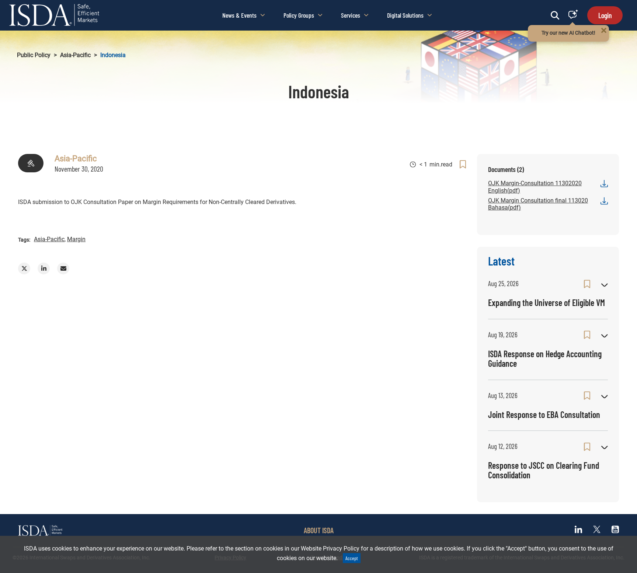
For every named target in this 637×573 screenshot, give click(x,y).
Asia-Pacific (75, 55)
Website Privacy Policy (330, 548)
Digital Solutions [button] (405, 15)
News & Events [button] (239, 15)
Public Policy (34, 55)
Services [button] (350, 15)
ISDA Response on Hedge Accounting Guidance (545, 358)
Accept (351, 558)
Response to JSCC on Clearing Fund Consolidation (543, 470)
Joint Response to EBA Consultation (544, 414)
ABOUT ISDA (319, 530)
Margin (76, 239)
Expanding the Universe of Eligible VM (546, 302)
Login (605, 15)
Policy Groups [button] (298, 15)
